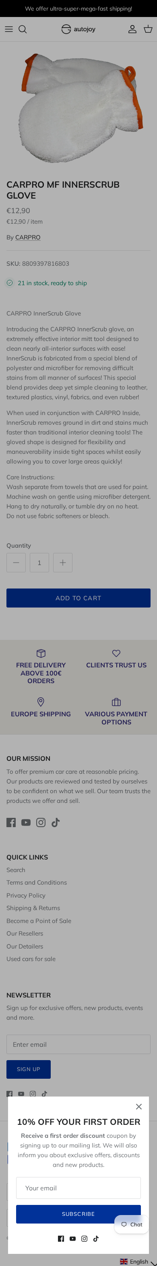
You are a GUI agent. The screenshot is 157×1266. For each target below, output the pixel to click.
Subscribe (78, 1214)
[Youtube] (73, 1239)
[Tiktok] (96, 1239)
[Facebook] (61, 1239)
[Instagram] (84, 1239)
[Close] (139, 1107)
